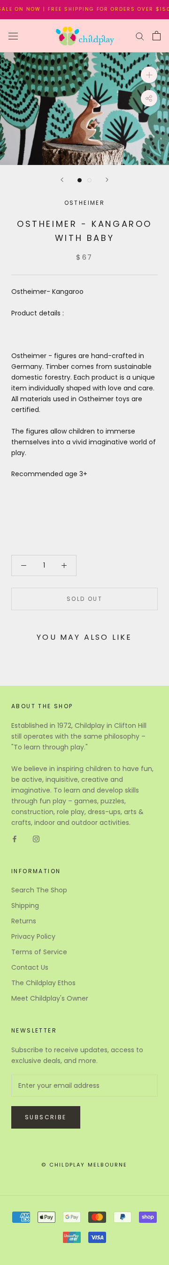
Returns (23, 921)
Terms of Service (39, 952)
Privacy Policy (33, 936)
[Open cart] (157, 35)
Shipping (25, 905)
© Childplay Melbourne (84, 1164)
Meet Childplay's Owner (49, 998)
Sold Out (84, 599)
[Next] (107, 180)
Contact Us (29, 967)
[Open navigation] (13, 35)
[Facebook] (14, 838)
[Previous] (62, 180)
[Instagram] (36, 838)
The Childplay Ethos (43, 983)
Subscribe (46, 1117)
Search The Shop (39, 890)
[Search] (140, 36)
